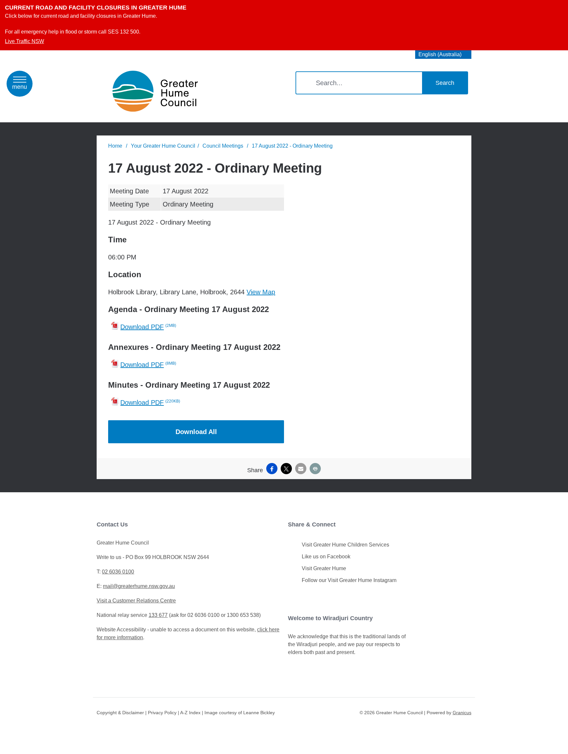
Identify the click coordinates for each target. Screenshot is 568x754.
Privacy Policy (162, 712)
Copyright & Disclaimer (120, 712)
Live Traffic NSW (24, 41)
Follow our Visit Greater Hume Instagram (349, 580)
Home (115, 146)
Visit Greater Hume (324, 568)
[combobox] (443, 54)
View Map (261, 292)
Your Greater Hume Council (163, 146)
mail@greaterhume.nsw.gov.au (139, 586)
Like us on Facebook (326, 556)
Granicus (462, 712)
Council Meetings (223, 146)
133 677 (158, 615)
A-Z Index (190, 712)
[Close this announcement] (560, 7)
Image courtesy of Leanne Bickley (239, 712)
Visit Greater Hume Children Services (345, 544)
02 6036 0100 (118, 571)
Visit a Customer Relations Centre (136, 600)
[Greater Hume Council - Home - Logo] (155, 91)
